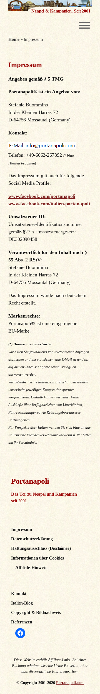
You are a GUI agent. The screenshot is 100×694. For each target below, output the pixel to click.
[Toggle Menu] (84, 25)
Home (13, 39)
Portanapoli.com (70, 683)
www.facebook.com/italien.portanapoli (49, 203)
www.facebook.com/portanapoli (41, 196)
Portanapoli (30, 481)
